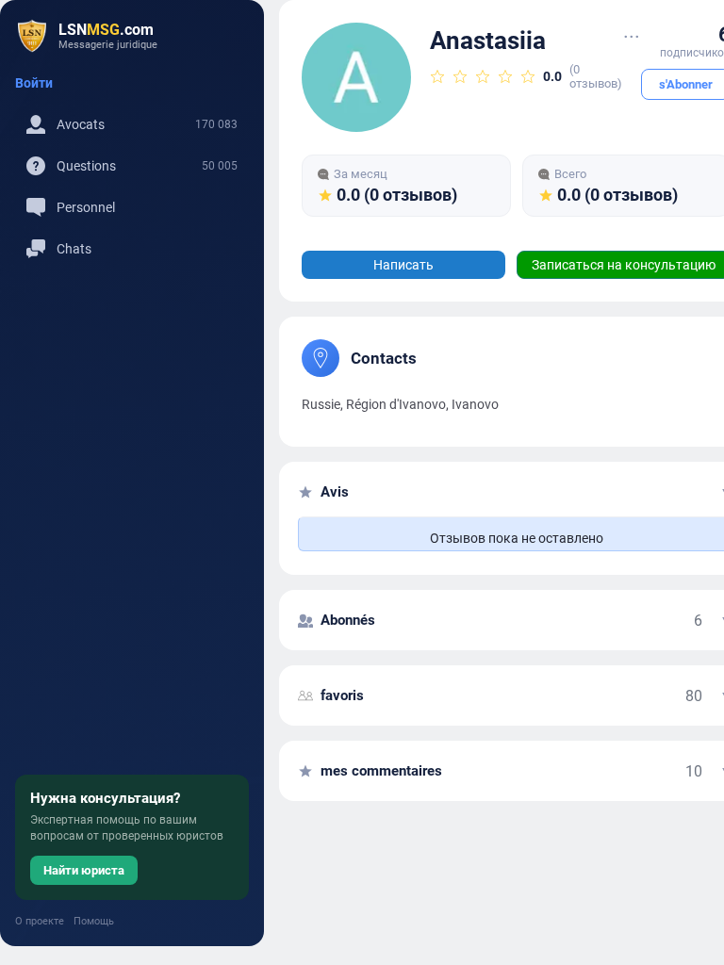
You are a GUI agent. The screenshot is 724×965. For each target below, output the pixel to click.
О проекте (39, 921)
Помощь (94, 921)
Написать (403, 264)
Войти (34, 82)
